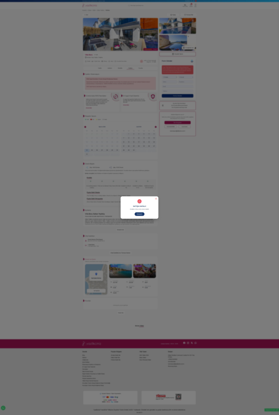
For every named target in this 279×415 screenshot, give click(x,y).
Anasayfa (139, 214)
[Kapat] (156, 199)
